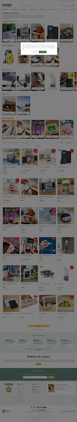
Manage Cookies (34, 51)
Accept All (42, 51)
